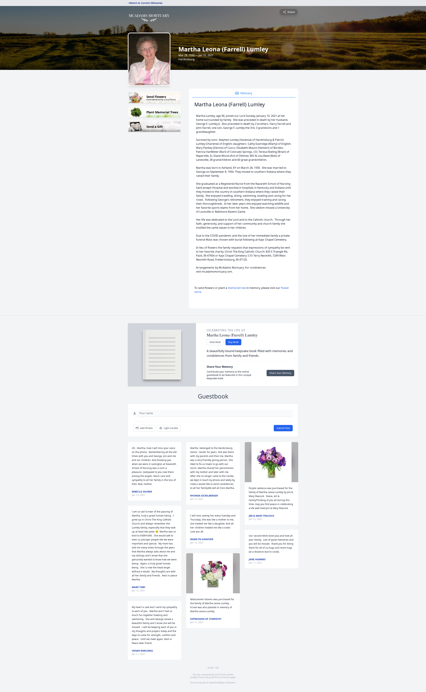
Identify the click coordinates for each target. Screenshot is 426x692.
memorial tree (237, 288)
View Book (215, 342)
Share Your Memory (280, 373)
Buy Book (233, 342)
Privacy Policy (203, 677)
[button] (213, 573)
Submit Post (283, 428)
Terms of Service (222, 677)
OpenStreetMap (216, 682)
